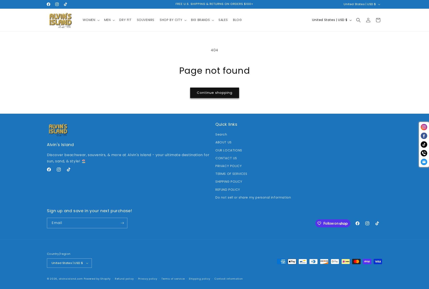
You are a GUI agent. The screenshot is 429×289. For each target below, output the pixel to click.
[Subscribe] (122, 223)
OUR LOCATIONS (228, 150)
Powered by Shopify (97, 279)
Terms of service (173, 279)
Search (221, 134)
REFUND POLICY (227, 189)
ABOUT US (223, 142)
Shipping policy (199, 279)
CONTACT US (226, 158)
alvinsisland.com (71, 279)
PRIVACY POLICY (228, 166)
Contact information (228, 279)
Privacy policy (147, 279)
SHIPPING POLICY (228, 181)
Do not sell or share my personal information (253, 197)
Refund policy (124, 279)
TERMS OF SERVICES (231, 174)
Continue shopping (214, 92)
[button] (90, 20)
